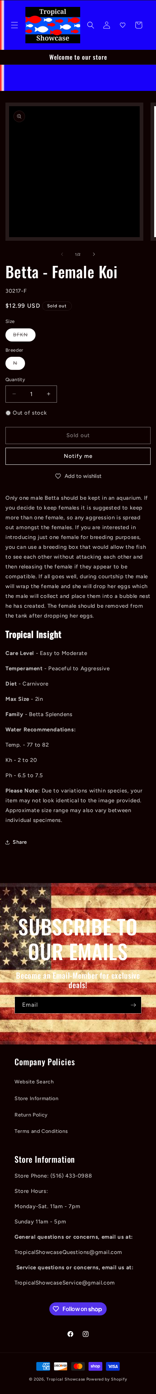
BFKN (24, 336)
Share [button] (20, 842)
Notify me (78, 456)
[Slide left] (62, 254)
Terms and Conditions (41, 1131)
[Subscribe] (133, 1005)
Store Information (36, 1098)
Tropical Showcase (65, 1379)
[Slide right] (94, 254)
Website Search (34, 1082)
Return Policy (31, 1115)
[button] (14, 25)
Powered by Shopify (106, 1379)
